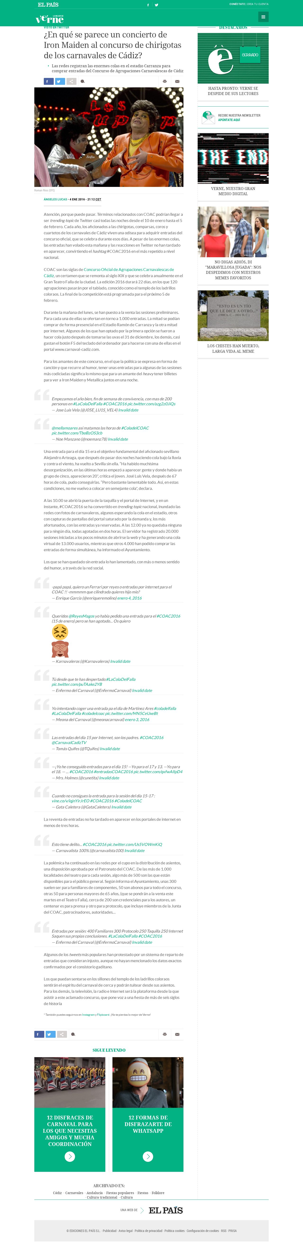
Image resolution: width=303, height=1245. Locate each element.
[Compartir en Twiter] (60, 81)
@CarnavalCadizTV (69, 742)
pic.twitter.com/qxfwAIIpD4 (158, 771)
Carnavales (74, 1193)
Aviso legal (126, 1230)
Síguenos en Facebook (148, 4)
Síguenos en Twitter (156, 4)
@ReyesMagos (81, 616)
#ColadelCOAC (135, 428)
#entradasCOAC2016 (113, 771)
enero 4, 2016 (129, 598)
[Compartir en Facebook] (49, 81)
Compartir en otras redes (71, 81)
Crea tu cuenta (257, 4)
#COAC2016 (115, 403)
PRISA (232, 1230)
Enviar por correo (177, 81)
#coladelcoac (93, 713)
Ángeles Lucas (56, 199)
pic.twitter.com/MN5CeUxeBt (131, 713)
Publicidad (109, 1230)
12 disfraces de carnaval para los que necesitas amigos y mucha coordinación (70, 1131)
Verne (49, 19)
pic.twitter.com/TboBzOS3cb (77, 433)
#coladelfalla (165, 708)
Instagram (88, 1014)
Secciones (263, 17)
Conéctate (237, 4)
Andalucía (95, 1193)
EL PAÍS (166, 1210)
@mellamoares (64, 428)
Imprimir (165, 81)
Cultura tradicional (102, 1197)
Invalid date (128, 410)
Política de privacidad (148, 1230)
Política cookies (175, 1230)
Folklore (158, 1193)
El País (49, 4)
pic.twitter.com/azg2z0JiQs (151, 403)
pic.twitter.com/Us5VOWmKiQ (134, 844)
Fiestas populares (120, 1193)
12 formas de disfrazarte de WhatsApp (148, 1124)
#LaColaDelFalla (87, 403)
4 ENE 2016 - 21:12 (85, 199)
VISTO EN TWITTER (56, 27)
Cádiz (57, 1193)
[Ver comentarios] (84, 81)
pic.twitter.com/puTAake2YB (77, 684)
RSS (223, 1230)
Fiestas (143, 1193)
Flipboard (103, 1014)
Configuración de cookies (203, 1230)
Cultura (127, 1197)
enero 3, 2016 (137, 719)
